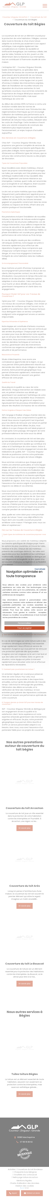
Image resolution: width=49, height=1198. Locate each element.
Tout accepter (24, 628)
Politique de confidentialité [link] (24, 579)
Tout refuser (40, 569)
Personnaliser (24, 623)
